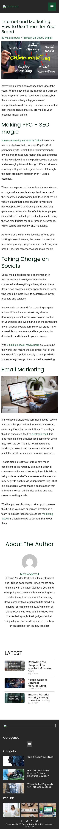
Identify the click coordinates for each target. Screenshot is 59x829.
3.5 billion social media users (23, 344)
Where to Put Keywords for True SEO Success (40, 785)
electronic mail (40, 434)
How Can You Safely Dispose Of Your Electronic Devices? (38, 773)
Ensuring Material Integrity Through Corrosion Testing (39, 697)
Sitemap (29, 826)
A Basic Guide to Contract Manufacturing (38, 683)
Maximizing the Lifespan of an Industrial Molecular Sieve (40, 666)
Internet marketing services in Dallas (21, 140)
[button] (29, 744)
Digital (48, 37)
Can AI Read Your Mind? (40, 757)
